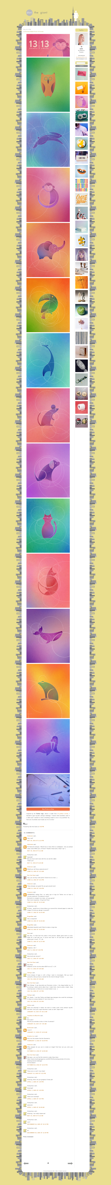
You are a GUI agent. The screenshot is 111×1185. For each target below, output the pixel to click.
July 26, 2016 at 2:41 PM (35, 1001)
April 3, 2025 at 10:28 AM (35, 1107)
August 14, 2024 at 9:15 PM (36, 1073)
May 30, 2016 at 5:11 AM (35, 851)
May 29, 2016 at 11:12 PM (35, 840)
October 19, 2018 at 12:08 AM (37, 1051)
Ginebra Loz (31, 1036)
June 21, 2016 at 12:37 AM (36, 941)
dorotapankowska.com (81, 57)
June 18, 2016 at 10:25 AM (36, 929)
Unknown (30, 836)
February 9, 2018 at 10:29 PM (37, 1040)
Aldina (29, 1005)
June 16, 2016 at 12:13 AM (36, 902)
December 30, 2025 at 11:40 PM (37, 1132)
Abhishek (30, 844)
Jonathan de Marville (33, 1015)
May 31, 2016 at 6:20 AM (35, 863)
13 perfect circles (62, 813)
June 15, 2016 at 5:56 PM (35, 888)
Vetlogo (29, 972)
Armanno (30, 892)
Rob (28, 933)
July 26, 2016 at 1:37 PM (35, 991)
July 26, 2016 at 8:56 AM (35, 979)
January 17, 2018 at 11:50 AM (37, 1032)
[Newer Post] (26, 1163)
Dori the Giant (31, 875)
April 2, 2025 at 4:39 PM (35, 1090)
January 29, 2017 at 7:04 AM (37, 1023)
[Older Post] (70, 1163)
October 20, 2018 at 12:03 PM (37, 1065)
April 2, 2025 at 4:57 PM (35, 1099)
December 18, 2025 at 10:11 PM (37, 1124)
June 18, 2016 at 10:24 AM (36, 921)
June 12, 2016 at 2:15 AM (35, 871)
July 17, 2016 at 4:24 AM (35, 958)
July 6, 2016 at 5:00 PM (35, 950)
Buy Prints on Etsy (48, 809)
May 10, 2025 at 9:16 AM (35, 1115)
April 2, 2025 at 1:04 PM (35, 1082)
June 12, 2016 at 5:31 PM (35, 880)
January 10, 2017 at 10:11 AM (37, 1011)
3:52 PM (41, 826)
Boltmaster (30, 1027)
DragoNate (30, 916)
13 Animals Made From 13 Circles (33, 31)
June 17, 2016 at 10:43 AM (36, 912)
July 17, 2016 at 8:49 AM (35, 968)
